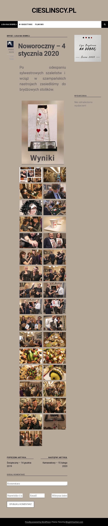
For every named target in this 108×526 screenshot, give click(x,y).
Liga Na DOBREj (22, 36)
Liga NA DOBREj (8, 24)
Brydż (10, 36)
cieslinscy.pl (54, 10)
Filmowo (39, 24)
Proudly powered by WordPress (37, 522)
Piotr (11, 52)
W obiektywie (25, 24)
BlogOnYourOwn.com (74, 522)
